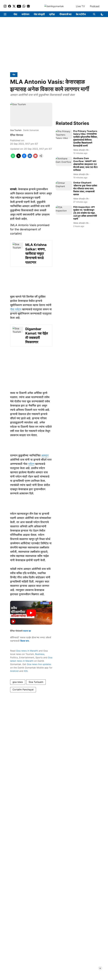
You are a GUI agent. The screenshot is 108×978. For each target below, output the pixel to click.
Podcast (95, 6)
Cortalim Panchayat (23, 689)
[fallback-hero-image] (64, 134)
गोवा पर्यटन (15, 309)
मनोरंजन (25, 14)
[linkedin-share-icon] (30, 157)
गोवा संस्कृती (39, 14)
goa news (18, 682)
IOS (26, 671)
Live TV (80, 6)
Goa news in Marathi (27, 650)
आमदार (45, 455)
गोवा (15, 14)
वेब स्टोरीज (81, 14)
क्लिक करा (24, 640)
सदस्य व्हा (27, 630)
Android (14, 671)
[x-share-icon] (18, 157)
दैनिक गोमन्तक (16, 135)
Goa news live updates (39, 664)
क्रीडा (52, 14)
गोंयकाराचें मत (65, 14)
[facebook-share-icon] (24, 157)
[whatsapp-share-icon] (13, 157)
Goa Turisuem (36, 682)
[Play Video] (31, 612)
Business (39, 654)
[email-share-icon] (35, 157)
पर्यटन (31, 464)
